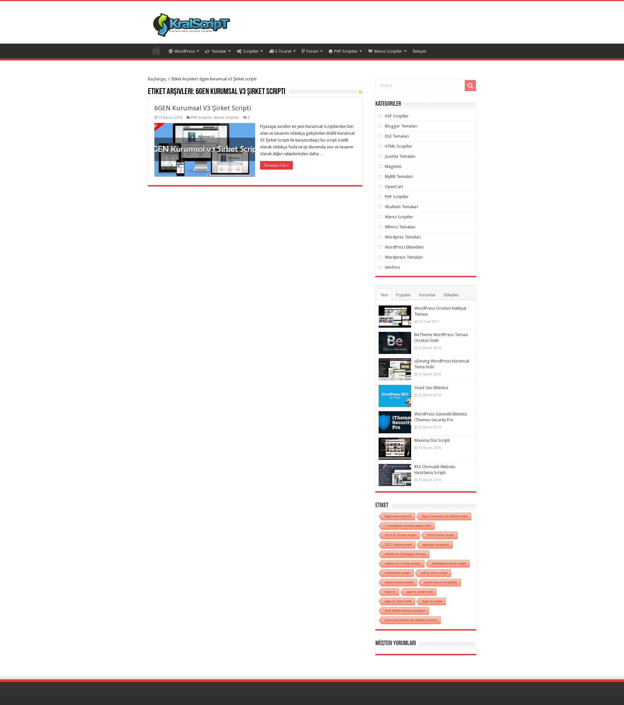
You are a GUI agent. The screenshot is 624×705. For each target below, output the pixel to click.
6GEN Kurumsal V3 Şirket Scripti (202, 108)
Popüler (403, 294)
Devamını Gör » (276, 165)
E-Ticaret (283, 51)
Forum (312, 51)
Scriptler (251, 51)
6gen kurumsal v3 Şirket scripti (445, 516)
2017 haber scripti (398, 544)
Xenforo (392, 267)
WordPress (185, 51)
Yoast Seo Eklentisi (431, 387)
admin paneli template (440, 582)
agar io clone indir (398, 601)
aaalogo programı (435, 544)
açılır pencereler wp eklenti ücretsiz (411, 620)
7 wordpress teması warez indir (408, 525)
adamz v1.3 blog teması (403, 563)
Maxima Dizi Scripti (432, 440)
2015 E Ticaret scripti (400, 535)
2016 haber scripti (440, 535)
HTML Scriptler (398, 146)
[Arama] (470, 85)
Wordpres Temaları (403, 237)
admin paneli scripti (399, 582)
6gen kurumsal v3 (398, 516)
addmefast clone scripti (449, 563)
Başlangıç (157, 78)
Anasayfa (156, 50)
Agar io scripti (432, 601)
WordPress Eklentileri (404, 247)
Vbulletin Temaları (401, 206)
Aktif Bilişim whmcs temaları (405, 610)
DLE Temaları (397, 136)
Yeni (384, 294)
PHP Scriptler (346, 51)
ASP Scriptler (397, 116)
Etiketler (451, 294)
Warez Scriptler (388, 51)
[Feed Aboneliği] (360, 92)
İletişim (419, 51)
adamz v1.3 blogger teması (405, 554)
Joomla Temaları (400, 156)
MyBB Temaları (399, 176)
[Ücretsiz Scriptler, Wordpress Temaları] (191, 23)
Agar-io (390, 591)
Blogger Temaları (401, 126)
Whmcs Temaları (400, 226)
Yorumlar (427, 294)
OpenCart (394, 186)
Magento (393, 166)
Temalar (219, 51)
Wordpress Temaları (404, 257)
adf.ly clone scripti (434, 573)
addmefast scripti (397, 573)
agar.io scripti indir (419, 591)
